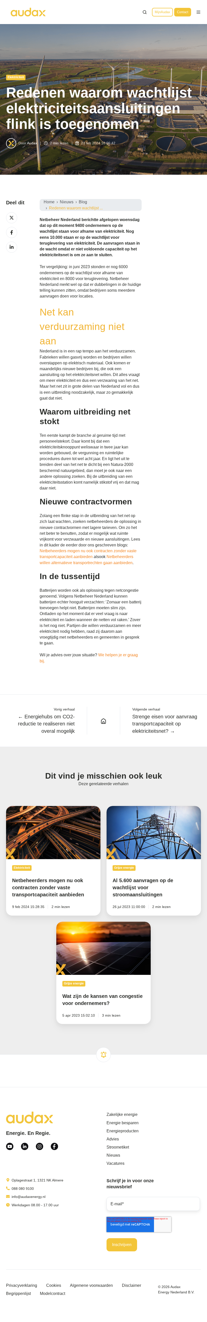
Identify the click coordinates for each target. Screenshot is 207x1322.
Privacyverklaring (21, 1285)
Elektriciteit (16, 77)
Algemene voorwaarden (91, 1285)
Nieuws (66, 202)
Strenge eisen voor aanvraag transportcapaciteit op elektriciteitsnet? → (164, 724)
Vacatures (115, 1163)
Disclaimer (131, 1285)
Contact (182, 12)
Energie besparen (123, 1123)
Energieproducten (123, 1131)
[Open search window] (144, 12)
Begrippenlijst (18, 1293)
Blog (83, 202)
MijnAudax (162, 12)
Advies (113, 1139)
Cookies (53, 1285)
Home (49, 202)
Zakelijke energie (122, 1114)
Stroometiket (118, 1147)
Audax (32, 143)
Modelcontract (52, 1293)
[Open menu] (198, 12)
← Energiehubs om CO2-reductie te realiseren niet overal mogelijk (46, 724)
